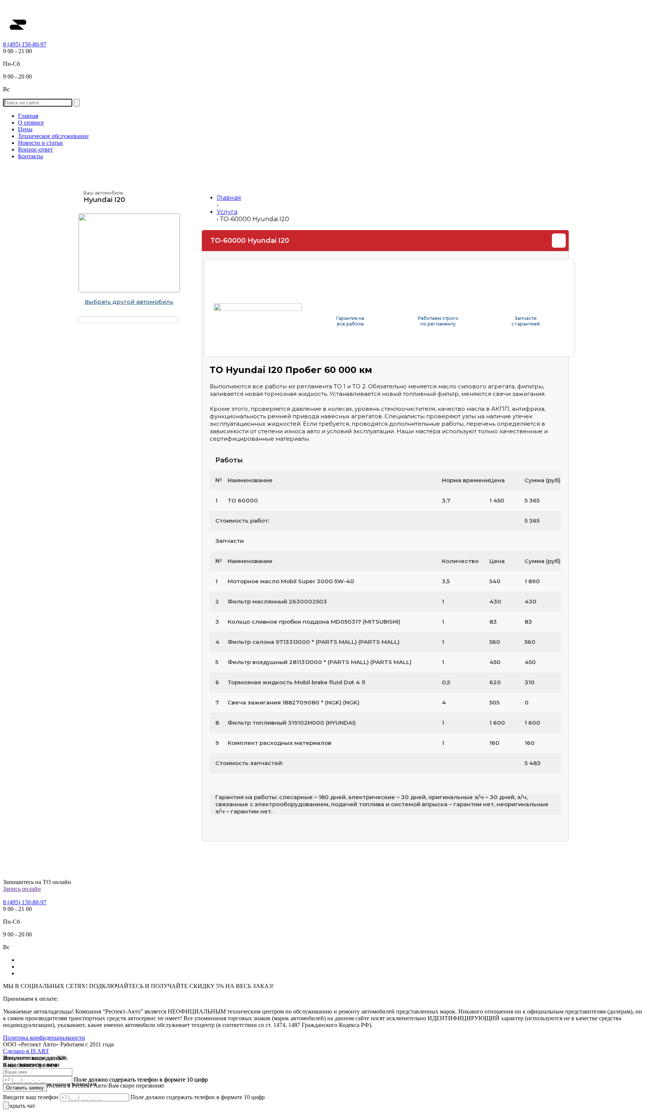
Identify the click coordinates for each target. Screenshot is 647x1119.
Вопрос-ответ (35, 149)
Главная (28, 116)
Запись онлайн (22, 889)
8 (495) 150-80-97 (24, 44)
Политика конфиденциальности (44, 1037)
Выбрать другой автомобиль (129, 301)
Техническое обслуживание (53, 136)
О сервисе (31, 122)
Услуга (227, 211)
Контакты (30, 156)
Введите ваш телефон (31, 1097)
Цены (25, 129)
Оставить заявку (25, 1088)
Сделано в (26, 1051)
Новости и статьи (40, 143)
